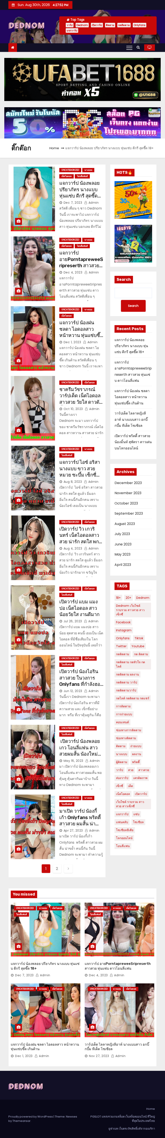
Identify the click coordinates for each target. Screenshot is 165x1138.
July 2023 (122, 533)
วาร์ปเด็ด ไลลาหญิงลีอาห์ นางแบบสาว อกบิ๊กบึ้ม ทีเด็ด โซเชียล (131, 419)
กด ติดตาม (141, 654)
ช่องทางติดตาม (126, 738)
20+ (128, 598)
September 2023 (129, 513)
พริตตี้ (136, 762)
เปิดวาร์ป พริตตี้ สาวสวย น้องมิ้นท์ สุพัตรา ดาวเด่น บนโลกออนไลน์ (133, 442)
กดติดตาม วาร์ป (126, 682)
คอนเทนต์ (122, 722)
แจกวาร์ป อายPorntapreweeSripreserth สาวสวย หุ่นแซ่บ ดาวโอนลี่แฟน (81, 265)
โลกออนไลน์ (124, 838)
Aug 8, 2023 (73, 482)
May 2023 (122, 554)
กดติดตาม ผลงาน (127, 674)
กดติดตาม (124, 25)
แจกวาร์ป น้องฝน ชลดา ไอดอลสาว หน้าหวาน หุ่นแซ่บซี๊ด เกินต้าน (132, 397)
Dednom (82, 25)
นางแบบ (88, 170)
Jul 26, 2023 (73, 621)
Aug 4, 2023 (73, 548)
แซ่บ (136, 814)
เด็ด (130, 786)
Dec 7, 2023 (73, 202)
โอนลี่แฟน (123, 846)
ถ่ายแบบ (135, 746)
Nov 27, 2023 (99, 1056)
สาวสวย (143, 770)
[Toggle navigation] (129, 47)
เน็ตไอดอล (66, 176)
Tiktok (138, 638)
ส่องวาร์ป (122, 778)
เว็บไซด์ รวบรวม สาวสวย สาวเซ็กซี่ (130, 804)
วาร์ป (70, 25)
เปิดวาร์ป (97, 25)
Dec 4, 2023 (73, 272)
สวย (130, 770)
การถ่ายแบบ (124, 714)
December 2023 (128, 482)
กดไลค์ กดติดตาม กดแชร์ (132, 698)
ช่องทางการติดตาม (128, 730)
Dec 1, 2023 (72, 342)
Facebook (123, 622)
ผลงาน (136, 754)
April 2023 (123, 564)
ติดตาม (110, 25)
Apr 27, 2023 (73, 830)
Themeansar (21, 1121)
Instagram (123, 630)
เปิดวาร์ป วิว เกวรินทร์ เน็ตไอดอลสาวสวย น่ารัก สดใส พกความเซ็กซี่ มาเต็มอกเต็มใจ (80, 541)
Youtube (137, 646)
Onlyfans (139, 25)
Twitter (121, 646)
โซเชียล (138, 822)
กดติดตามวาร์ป (126, 690)
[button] (139, 47)
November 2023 (128, 493)
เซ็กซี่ (119, 786)
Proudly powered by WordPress (30, 1117)
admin (93, 202)
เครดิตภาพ (140, 778)
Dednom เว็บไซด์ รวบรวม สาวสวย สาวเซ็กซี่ (130, 610)
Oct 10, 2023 (73, 409)
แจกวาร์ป (72, 30)
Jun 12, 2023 (73, 691)
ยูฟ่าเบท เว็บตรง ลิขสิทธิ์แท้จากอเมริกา (131, 1129)
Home (54, 148)
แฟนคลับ (122, 822)
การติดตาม (123, 706)
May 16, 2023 (73, 761)
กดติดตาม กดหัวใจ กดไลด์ (130, 664)
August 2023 (125, 523)
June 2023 (123, 544)
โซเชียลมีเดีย (124, 830)
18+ (118, 598)
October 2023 (126, 503)
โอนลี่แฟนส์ (82, 176)
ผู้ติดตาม (121, 762)
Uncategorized (70, 170)
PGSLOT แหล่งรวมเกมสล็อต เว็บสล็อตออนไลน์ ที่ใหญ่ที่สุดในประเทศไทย (122, 1119)
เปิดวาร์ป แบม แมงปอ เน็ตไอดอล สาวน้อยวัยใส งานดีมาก (80, 608)
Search (124, 279)
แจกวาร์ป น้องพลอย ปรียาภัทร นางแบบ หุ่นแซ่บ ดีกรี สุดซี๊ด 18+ (131, 346)
